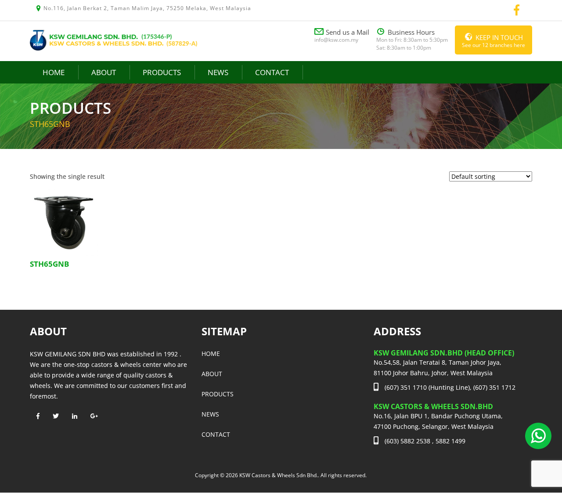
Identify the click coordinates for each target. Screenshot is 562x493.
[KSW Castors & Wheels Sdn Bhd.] (113, 39)
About (103, 72)
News (218, 72)
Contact (272, 72)
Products (162, 72)
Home (54, 72)
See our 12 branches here (493, 41)
